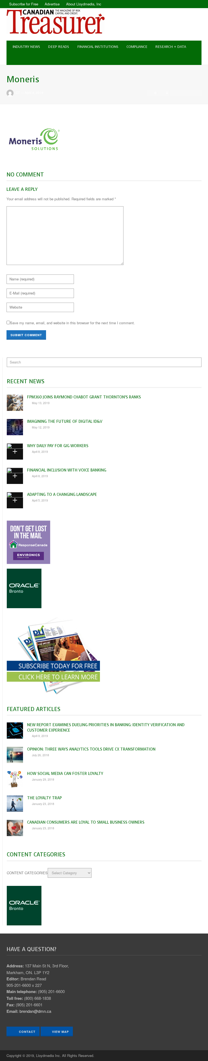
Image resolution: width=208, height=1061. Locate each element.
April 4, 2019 (34, 92)
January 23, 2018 (43, 804)
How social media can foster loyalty (65, 773)
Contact (26, 1032)
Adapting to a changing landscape (62, 494)
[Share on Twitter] (182, 93)
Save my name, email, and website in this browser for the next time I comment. (72, 322)
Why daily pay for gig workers (57, 445)
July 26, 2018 (40, 755)
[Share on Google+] (189, 93)
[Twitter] (197, 4)
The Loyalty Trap (44, 798)
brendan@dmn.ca (35, 1011)
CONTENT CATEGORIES (27, 872)
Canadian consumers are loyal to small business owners (85, 822)
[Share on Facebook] (174, 93)
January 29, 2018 (43, 779)
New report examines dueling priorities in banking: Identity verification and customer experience (105, 727)
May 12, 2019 (41, 427)
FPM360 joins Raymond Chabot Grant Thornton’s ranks (84, 397)
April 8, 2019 (40, 452)
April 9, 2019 (40, 736)
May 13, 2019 (41, 403)
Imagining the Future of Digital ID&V (64, 421)
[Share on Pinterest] (197, 93)
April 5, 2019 (40, 500)
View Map (60, 1032)
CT (18, 92)
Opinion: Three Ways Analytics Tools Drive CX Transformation (91, 749)
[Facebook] (188, 4)
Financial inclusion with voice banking (66, 470)
